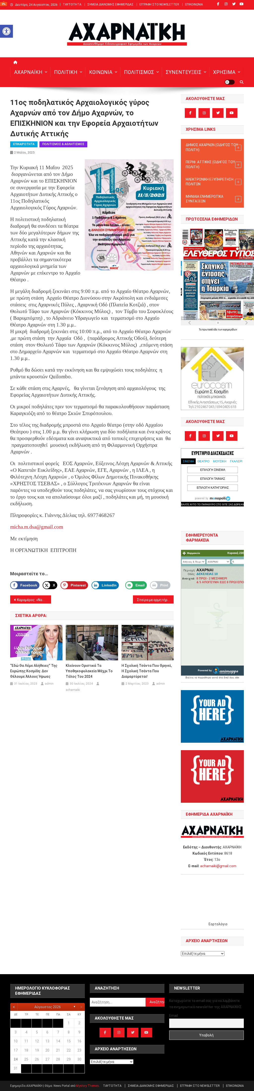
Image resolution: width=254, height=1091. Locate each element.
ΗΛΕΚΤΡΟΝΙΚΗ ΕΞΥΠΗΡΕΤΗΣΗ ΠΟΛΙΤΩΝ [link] (209, 181)
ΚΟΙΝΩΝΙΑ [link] (100, 72)
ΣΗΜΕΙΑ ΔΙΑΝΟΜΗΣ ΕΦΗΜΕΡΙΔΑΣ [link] (110, 4)
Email (173, 1016)
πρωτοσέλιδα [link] (210, 329)
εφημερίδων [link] (230, 329)
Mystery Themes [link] (87, 1086)
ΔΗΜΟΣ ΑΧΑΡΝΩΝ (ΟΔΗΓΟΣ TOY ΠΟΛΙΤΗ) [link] (212, 147)
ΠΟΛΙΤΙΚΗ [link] (65, 72)
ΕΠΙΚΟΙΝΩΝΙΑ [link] (194, 4)
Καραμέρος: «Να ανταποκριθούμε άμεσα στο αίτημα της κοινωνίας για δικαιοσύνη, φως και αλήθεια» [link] (34, 600)
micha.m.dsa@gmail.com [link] (36, 527)
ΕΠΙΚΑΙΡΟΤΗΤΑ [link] (23, 144)
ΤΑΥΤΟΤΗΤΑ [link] (72, 4)
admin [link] (49, 683)
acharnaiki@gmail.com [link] (218, 866)
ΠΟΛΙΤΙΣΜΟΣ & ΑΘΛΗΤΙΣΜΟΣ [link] (63, 144)
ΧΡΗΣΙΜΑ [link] (224, 72)
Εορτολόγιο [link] (218, 924)
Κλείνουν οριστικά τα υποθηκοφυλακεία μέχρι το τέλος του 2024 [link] (89, 671)
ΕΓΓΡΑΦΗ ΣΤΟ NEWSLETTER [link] (159, 4)
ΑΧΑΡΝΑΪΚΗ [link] (28, 72)
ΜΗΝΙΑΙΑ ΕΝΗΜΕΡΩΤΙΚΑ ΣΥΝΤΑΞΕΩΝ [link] (204, 198)
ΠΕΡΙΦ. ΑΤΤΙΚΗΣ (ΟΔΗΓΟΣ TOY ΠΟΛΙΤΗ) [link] (210, 164)
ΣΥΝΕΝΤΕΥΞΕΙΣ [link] (183, 72)
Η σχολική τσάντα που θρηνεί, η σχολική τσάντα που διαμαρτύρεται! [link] (147, 671)
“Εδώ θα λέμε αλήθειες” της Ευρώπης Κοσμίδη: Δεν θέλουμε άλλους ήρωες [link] (33, 671)
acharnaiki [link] (73, 690)
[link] (6, 31)
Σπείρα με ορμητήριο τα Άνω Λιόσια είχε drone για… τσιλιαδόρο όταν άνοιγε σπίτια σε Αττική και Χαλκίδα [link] (155, 600)
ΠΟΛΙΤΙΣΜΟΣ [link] (139, 72)
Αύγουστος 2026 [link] (47, 1007)
